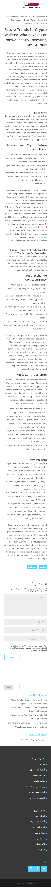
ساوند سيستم (39, 838)
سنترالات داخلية (38, 775)
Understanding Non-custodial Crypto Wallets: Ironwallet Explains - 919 (29, 20)
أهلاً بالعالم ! (23, 739)
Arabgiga (31, 883)
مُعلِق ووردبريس (40, 739)
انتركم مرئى (40, 816)
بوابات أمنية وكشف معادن (34, 786)
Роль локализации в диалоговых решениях (27, 723)
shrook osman (12, 17)
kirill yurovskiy (40, 237)
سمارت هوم (40, 833)
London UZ (32, 567)
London (43, 567)
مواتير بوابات (39, 781)
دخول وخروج (39, 810)
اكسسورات (40, 844)
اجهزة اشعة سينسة (37, 792)
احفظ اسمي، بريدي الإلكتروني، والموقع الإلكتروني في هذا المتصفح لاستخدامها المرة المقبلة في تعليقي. (28, 648)
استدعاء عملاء (39, 827)
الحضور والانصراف (37, 798)
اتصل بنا (41, 850)
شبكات (42, 764)
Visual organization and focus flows (31, 727)
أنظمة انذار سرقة (37, 822)
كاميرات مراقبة (38, 758)
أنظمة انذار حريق (37, 770)
